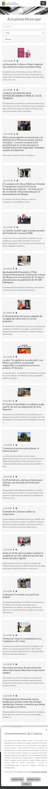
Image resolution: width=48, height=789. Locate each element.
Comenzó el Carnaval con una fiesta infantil (21, 595)
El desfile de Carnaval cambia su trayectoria (19, 512)
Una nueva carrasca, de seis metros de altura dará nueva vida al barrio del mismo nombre (24, 670)
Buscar (8, 39)
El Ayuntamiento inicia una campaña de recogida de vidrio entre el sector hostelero (22, 319)
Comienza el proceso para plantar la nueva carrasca (21, 449)
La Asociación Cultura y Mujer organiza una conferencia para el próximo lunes (23, 65)
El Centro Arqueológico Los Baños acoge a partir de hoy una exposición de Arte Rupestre (23, 407)
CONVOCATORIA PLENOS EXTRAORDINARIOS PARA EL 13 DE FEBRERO (22, 96)
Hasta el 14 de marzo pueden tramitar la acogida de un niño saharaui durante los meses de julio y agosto (23, 556)
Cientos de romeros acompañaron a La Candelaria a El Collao (22, 640)
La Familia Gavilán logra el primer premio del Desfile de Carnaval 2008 (23, 231)
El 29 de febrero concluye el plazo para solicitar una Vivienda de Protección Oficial (22, 482)
